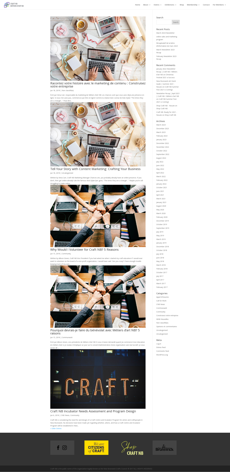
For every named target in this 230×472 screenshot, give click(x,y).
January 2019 (161, 243)
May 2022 (160, 169)
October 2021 (161, 187)
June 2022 (160, 165)
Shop (182, 5)
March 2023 (161, 132)
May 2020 (160, 209)
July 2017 (159, 276)
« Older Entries (56, 428)
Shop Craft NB (162, 108)
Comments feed (162, 351)
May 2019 (160, 235)
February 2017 (161, 287)
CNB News (65, 415)
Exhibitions (169, 5)
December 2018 (162, 246)
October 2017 (161, 272)
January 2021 (161, 202)
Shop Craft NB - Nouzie (165, 105)
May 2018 (160, 261)
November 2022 (162, 147)
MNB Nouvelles (162, 319)
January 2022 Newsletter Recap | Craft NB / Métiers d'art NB (166, 72)
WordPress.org (162, 355)
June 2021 (160, 191)
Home (137, 5)
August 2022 (161, 158)
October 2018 (161, 250)
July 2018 (159, 254)
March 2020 (161, 213)
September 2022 (162, 154)
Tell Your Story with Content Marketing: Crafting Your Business (95, 169)
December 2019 (162, 221)
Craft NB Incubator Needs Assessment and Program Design (93, 411)
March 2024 (161, 125)
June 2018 (160, 258)
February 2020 (161, 217)
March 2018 (161, 265)
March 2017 (161, 283)
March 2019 (161, 239)
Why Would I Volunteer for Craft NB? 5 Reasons (84, 249)
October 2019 (161, 224)
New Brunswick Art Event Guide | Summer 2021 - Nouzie (166, 84)
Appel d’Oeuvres (162, 297)
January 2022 (161, 184)
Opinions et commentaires (166, 326)
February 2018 (161, 269)
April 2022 (160, 173)
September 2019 (162, 228)
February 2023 (161, 136)
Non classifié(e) (68, 90)
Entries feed (161, 347)
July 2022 (159, 162)
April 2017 (160, 280)
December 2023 (162, 128)
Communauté (67, 337)
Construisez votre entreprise (167, 315)
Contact (206, 5)
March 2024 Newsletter (165, 33)
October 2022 (161, 151)
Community (66, 253)
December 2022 (162, 143)
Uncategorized (67, 173)
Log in (158, 344)
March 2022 (161, 176)
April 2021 (160, 195)
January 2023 (161, 139)
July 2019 (159, 232)
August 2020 (161, 206)
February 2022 (161, 180)
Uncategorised (162, 330)
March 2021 (161, 198)
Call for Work (161, 301)
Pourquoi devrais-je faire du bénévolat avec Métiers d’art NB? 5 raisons (95, 331)
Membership (192, 5)
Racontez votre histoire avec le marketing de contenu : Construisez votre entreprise (98, 84)
